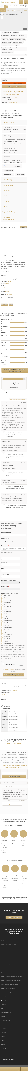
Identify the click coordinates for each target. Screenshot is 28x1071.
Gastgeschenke (7, 629)
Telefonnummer (5, 574)
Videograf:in (6, 625)
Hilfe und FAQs (4, 968)
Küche (6, 206)
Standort (7, 190)
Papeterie (6, 613)
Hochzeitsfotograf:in (8, 600)
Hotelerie (7, 201)
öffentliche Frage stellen (14, 776)
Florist (5, 609)
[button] (14, 21)
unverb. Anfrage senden (15, 83)
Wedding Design (8, 627)
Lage (8, 10)
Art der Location (9, 122)
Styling (5, 616)
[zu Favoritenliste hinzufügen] (2, 14)
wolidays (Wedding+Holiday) (8, 218)
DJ (4, 604)
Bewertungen (19, 10)
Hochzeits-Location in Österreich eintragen (11, 980)
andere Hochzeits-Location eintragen (9, 984)
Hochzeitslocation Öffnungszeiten (11, 94)
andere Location (7, 595)
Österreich (6, 288)
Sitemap (3, 1016)
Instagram (3, 1032)
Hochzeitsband (7, 602)
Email (2, 568)
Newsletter (3, 1044)
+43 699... (8, 97)
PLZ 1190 (10, 281)
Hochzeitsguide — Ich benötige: (9, 593)
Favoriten (3, 960)
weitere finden (14, 842)
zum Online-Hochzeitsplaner (15, 917)
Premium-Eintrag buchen (8, 992)
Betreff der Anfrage (6, 532)
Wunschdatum (5, 538)
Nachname (4, 562)
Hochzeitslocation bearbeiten (8, 988)
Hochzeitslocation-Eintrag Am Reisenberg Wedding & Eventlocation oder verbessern (5, 881)
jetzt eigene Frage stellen (14, 810)
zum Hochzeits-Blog (5, 952)
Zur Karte (4, 694)
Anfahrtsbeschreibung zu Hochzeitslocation (13, 91)
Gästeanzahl (4, 586)
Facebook (3, 1028)
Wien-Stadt (6, 283)
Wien (9, 285)
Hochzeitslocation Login (8, 1059)
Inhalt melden (17, 743)
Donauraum (9, 294)
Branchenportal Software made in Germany (9, 1066)
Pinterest (3, 1040)
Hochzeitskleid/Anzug (9, 606)
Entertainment (8, 185)
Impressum (3, 1004)
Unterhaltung (7, 636)
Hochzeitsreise (7, 638)
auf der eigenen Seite (14, 877)
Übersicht (3, 10)
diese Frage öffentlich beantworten (12, 804)
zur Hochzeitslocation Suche (1, 6)
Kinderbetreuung (8, 634)
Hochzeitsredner (8, 620)
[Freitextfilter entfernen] (21, 2)
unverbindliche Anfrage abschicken (13, 674)
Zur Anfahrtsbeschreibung (8, 697)
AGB (2, 1008)
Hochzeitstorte (7, 611)
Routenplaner (24, 227)
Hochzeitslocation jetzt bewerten (15, 370)
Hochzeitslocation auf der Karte (10, 92)
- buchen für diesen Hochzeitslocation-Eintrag (24, 879)
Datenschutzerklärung (9, 669)
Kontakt (11, 304)
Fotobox (6, 641)
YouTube (3, 1036)
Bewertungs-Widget (5, 996)
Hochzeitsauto (7, 622)
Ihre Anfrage (4, 545)
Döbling (7, 291)
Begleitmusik (7, 632)
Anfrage (25, 10)
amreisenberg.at (13, 102)
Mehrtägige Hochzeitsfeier (14, 87)
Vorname (3, 556)
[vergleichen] (2, 17)
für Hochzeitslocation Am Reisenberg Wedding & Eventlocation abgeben (4, 846)
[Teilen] (22, 1069)
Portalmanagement (5, 1020)
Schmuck (6, 618)
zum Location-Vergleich (6, 964)
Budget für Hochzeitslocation (8, 580)
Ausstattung (8, 180)
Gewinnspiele (4, 956)
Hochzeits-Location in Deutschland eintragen (11, 976)
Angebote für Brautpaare (10, 212)
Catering (6, 597)
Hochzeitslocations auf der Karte (8, 944)
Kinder (5, 196)
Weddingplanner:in (8, 643)
